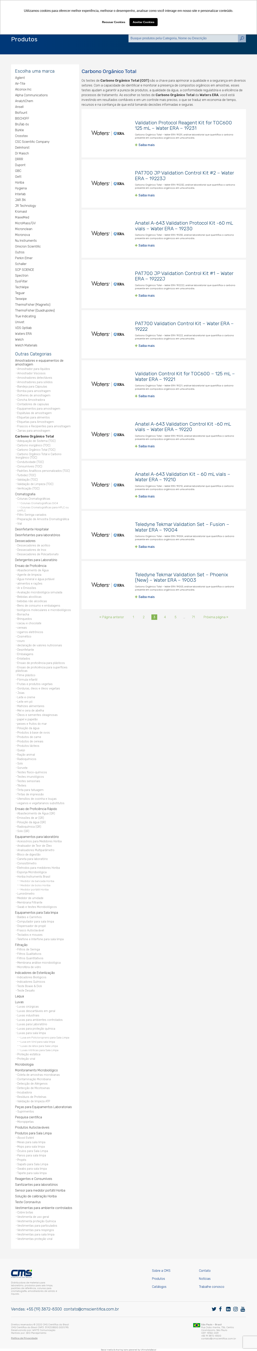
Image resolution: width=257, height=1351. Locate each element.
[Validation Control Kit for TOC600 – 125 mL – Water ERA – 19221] (108, 384)
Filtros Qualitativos (29, 954)
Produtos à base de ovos (33, 732)
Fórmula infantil (27, 679)
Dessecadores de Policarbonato (38, 554)
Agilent (20, 78)
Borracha (23, 614)
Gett (18, 177)
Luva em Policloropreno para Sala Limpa (44, 1037)
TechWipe (22, 287)
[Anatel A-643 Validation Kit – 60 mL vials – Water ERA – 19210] (108, 485)
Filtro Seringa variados (31, 515)
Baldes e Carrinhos (29, 917)
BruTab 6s (22, 124)
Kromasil (21, 211)
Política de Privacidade (24, 1338)
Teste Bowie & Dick (29, 986)
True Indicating (25, 316)
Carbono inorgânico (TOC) (33, 445)
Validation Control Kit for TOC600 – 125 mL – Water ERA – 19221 (185, 376)
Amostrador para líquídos (33, 369)
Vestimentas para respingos (35, 1230)
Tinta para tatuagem (30, 790)
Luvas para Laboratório (32, 1024)
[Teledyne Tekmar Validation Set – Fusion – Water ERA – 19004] (108, 535)
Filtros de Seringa (28, 949)
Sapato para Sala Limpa (32, 1164)
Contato (205, 1271)
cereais (22, 627)
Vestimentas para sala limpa (35, 1234)
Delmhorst (22, 147)
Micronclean (23, 229)
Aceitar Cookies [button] (143, 22)
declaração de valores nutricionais (39, 645)
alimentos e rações (29, 583)
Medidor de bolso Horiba (35, 885)
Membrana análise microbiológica (39, 962)
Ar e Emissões (26, 588)
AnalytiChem (24, 101)
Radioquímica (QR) (29, 826)
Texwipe (21, 299)
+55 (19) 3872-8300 (44, 1309)
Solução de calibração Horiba (36, 1196)
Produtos (158, 1279)
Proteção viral (26, 1059)
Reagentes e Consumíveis (33, 1179)
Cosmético (24, 636)
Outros (19, 252)
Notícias (205, 1279)
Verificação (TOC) (28, 488)
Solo (20, 763)
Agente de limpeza (29, 575)
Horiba (19, 182)
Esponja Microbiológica (32, 872)
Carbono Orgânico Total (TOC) (36, 450)
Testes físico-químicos (32, 772)
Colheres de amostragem (33, 395)
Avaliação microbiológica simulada (39, 592)
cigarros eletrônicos (30, 632)
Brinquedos (24, 619)
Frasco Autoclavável (30, 930)
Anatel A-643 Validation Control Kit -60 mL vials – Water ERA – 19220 (183, 426)
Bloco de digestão (29, 854)
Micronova (22, 235)
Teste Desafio (26, 990)
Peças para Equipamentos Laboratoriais (43, 1107)
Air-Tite (20, 83)
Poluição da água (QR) (31, 822)
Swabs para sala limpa (32, 1168)
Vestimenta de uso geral (33, 1217)
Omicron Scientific (28, 246)
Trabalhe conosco (211, 1287)
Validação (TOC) (27, 479)
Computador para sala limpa (35, 921)
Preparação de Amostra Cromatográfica (43, 519)
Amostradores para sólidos (35, 382)
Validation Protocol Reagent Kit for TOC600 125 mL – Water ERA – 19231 (183, 125)
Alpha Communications (31, 95)
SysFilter (21, 281)
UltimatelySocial (148, 1350)
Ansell (19, 107)
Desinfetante (25, 650)
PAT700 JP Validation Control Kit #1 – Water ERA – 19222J (184, 276)
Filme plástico (26, 675)
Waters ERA (23, 334)
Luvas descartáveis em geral (36, 1011)
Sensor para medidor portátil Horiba (40, 1190)
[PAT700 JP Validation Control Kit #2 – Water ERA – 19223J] (108, 183)
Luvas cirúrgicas (28, 1006)
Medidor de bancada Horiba (37, 881)
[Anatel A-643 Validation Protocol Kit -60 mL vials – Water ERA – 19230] (108, 234)
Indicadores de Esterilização (35, 973)
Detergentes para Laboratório (36, 560)
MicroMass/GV (25, 223)
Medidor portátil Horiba (34, 889)
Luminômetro (26, 893)
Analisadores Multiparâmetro (35, 850)
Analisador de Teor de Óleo (34, 846)
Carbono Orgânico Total (34, 436)
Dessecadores (25, 541)
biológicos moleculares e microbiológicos (44, 610)
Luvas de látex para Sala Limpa (39, 1046)
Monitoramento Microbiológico (36, 1070)
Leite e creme (26, 697)
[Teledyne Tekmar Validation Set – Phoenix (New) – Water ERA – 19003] (108, 585)
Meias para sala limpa (31, 1142)
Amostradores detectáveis (34, 378)
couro (21, 641)
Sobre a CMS (161, 1271)
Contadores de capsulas (33, 404)
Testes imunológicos (30, 777)
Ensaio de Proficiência (30, 566)
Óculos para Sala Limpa (32, 1151)
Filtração (21, 945)
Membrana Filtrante (29, 902)
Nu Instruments (26, 241)
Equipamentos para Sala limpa (36, 913)
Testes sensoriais (28, 781)
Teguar (20, 293)
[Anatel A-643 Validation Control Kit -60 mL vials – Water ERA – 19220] (108, 434)
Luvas (19, 1002)
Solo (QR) (23, 831)
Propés (21, 1160)
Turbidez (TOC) (26, 475)
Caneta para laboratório (32, 859)
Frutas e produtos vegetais (35, 684)
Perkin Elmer (24, 258)
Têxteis (21, 785)
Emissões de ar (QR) (30, 818)
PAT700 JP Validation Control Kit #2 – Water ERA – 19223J (184, 175)
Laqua (19, 996)
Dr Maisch (22, 153)
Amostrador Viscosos (31, 373)
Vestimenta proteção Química (36, 1221)
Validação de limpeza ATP (33, 1101)
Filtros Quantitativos (30, 958)
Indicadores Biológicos (31, 977)
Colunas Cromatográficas (33, 498)
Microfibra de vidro (29, 967)
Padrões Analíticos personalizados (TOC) (43, 471)
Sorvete (22, 768)
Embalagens (25, 654)
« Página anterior (111, 617)
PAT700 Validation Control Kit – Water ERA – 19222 (184, 326)
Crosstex (21, 136)
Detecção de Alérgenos (32, 1083)
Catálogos (159, 1287)
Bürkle (19, 130)
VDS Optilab (23, 328)
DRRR (19, 159)
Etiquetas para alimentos (33, 417)
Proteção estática (28, 1054)
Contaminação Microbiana (34, 1079)
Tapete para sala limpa (32, 1173)
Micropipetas (25, 1122)
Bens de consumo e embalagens (38, 605)
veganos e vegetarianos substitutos (40, 803)
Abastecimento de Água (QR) (36, 813)
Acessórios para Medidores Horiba (39, 841)
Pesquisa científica (28, 1117)
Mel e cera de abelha (30, 710)
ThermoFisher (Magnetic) (32, 305)
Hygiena (21, 188)
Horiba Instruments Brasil (33, 876)
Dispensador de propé (31, 926)
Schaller (21, 264)
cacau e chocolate (29, 623)
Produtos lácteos (28, 746)
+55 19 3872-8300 (211, 1335)
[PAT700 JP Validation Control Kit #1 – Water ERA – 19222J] (108, 284)
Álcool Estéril (25, 1138)
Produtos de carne (29, 737)
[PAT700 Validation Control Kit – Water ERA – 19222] (108, 334)
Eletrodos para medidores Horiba (38, 868)
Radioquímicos (26, 759)
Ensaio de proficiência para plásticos (41, 663)
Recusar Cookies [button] (113, 22)
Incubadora (24, 1092)
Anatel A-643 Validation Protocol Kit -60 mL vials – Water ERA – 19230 (184, 225)
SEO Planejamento (36, 1333)
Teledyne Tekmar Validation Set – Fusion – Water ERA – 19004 (182, 527)
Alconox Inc (23, 89)
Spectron (21, 275)
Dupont (20, 165)
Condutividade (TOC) (30, 462)
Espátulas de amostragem (34, 413)
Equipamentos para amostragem (38, 408)
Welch (19, 339)
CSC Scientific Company (32, 142)
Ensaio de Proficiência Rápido (36, 809)
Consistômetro (27, 863)
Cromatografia (25, 494)
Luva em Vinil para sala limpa (37, 1041)
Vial (19, 523)
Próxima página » (216, 617)
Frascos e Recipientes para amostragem (44, 426)
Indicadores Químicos (31, 982)
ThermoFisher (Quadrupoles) (35, 310)
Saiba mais (147, 145)
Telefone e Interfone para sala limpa (40, 939)
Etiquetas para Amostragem (35, 422)
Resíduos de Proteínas (31, 1097)
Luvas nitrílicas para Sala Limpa (39, 1050)
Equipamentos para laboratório (37, 837)
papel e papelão (27, 719)
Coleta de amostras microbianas (38, 1075)
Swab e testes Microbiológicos (37, 907)
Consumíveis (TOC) (29, 466)
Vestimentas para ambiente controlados (43, 1208)
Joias (20, 693)
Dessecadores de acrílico (33, 545)
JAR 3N (20, 200)
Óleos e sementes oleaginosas (37, 715)
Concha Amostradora (31, 400)
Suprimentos (25, 1111)
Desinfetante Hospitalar (32, 529)
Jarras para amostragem (33, 430)
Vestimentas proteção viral (34, 1239)
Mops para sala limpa (31, 1146)
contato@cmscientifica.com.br (91, 1309)
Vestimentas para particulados (37, 1225)
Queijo (21, 750)
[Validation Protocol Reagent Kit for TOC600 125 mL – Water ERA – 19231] (108, 133)
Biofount (21, 113)
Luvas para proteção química (36, 1028)
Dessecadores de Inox (31, 550)
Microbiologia (24, 1064)
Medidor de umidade (30, 898)
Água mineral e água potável (35, 579)
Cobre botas (25, 1212)
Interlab (20, 194)
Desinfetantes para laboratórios (37, 535)
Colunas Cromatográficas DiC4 (39, 503)
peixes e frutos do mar (32, 724)
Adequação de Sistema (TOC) (36, 441)
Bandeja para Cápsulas (32, 386)
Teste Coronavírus (28, 1202)
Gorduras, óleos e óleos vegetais (38, 688)
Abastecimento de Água (33, 570)
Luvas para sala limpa (31, 1033)
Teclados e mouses (30, 935)
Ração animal (26, 754)
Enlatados (23, 658)
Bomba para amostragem (34, 391)
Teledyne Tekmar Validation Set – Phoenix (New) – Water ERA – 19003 (181, 577)
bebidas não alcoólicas (32, 601)
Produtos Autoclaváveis (32, 1127)
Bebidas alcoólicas (29, 597)
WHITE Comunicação (43, 1330)
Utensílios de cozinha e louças (37, 799)
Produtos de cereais (30, 741)
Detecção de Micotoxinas (33, 1088)
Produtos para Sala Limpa (33, 1133)
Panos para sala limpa (31, 1155)
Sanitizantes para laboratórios (36, 1185)
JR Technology (25, 206)
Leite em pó (25, 701)
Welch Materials (26, 345)
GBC (18, 171)
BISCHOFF (22, 118)
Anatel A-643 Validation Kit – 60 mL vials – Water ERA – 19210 (182, 477)
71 (193, 617)
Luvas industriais (28, 1015)
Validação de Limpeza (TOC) (35, 484)
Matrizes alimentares (30, 706)
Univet (19, 322)
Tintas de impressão (30, 794)
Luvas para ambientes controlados (40, 1020)
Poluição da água (28, 728)
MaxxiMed (22, 217)
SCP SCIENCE (24, 270)
